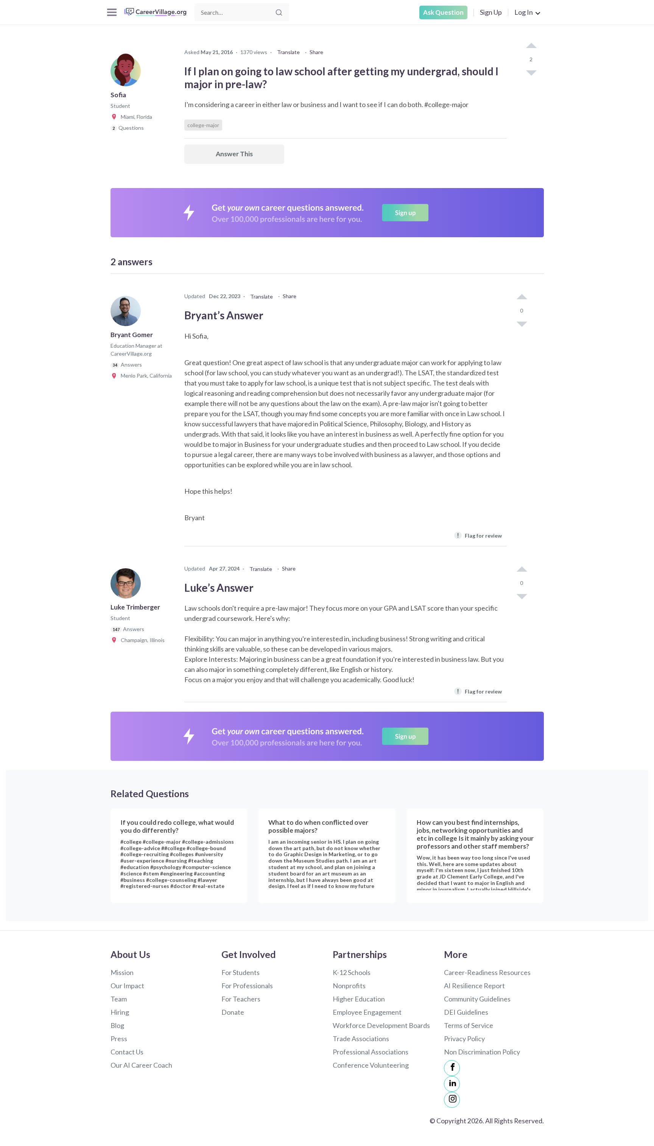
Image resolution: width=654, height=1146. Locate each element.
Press (119, 1038)
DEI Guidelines (466, 1012)
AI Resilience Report (474, 985)
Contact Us (127, 1052)
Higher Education (359, 999)
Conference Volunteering (371, 1065)
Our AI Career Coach (141, 1065)
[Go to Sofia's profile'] (128, 73)
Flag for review (479, 535)
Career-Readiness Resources (487, 972)
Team (119, 999)
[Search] (279, 12)
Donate (232, 1012)
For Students (240, 972)
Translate (288, 52)
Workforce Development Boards (381, 1025)
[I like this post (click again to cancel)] (531, 46)
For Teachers (240, 999)
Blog (117, 1025)
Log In (523, 12)
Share (316, 52)
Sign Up (491, 12)
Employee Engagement (367, 1012)
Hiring (120, 1012)
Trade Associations (361, 1038)
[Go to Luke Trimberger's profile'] (128, 585)
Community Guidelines (477, 999)
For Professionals (247, 985)
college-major (203, 125)
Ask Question (443, 12)
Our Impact (127, 985)
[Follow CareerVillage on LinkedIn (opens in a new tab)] (452, 1084)
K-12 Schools (352, 972)
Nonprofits (349, 985)
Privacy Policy (464, 1038)
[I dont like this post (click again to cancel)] (531, 72)
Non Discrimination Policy (482, 1052)
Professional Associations (370, 1052)
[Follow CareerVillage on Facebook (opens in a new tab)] (452, 1068)
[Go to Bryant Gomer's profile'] (128, 313)
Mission (122, 972)
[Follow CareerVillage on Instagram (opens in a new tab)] (452, 1100)
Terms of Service (468, 1025)
